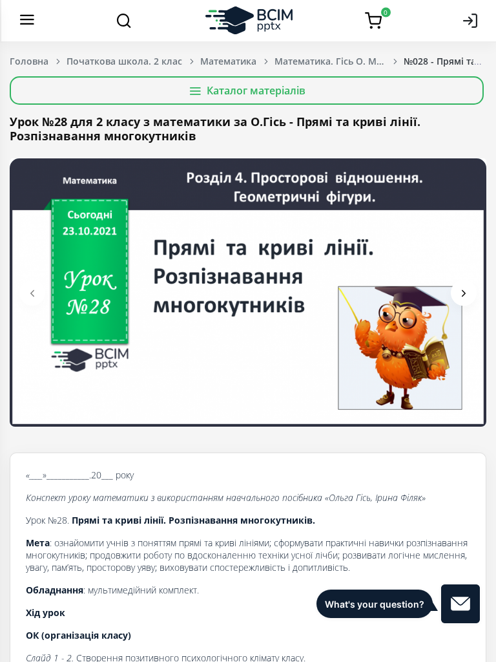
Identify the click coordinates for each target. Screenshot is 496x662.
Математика (228, 61)
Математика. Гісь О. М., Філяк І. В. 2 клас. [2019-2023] (339, 61)
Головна (29, 61)
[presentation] (32, 293)
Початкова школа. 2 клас (124, 61)
